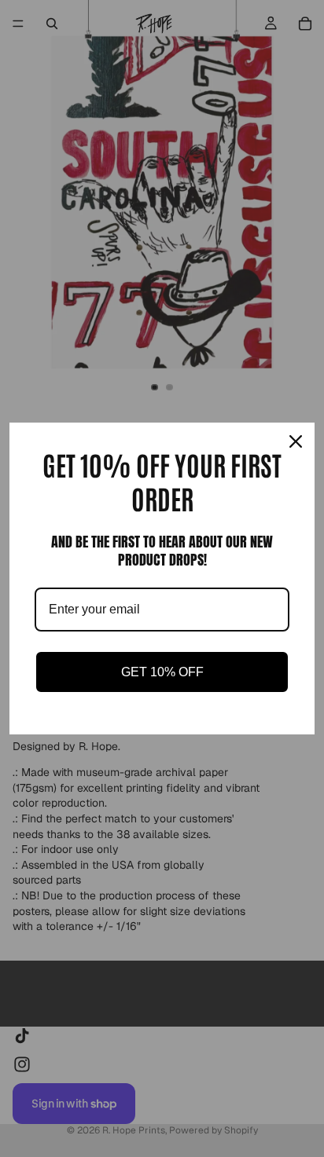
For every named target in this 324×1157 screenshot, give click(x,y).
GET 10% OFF (162, 672)
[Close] (296, 441)
